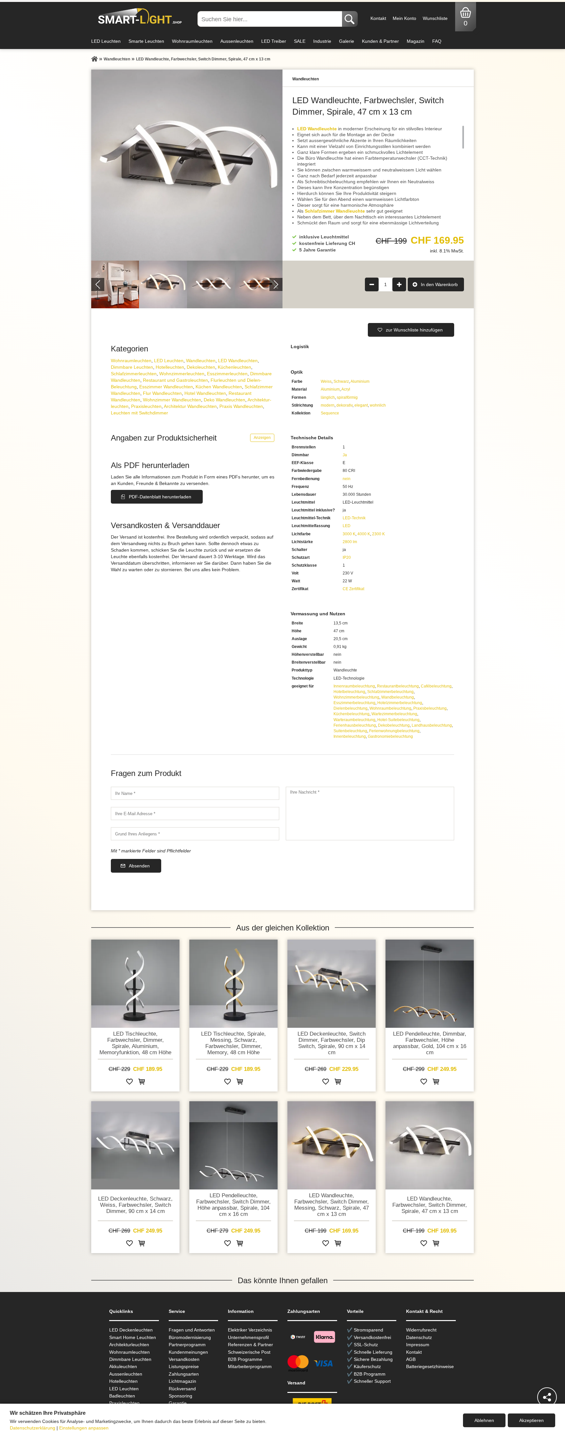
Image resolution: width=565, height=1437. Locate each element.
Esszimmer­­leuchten (227, 373)
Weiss (326, 381)
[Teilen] (547, 1397)
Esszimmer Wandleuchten (166, 386)
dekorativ (344, 405)
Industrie (322, 41)
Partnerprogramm (187, 1344)
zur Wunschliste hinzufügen (414, 329)
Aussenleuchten (236, 41)
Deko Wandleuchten (224, 399)
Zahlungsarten (184, 1374)
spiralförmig (347, 397)
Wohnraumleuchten (192, 41)
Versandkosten (184, 1359)
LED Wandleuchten (238, 360)
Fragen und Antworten (192, 1329)
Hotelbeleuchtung (349, 691)
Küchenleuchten (234, 367)
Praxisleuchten (146, 406)
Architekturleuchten (129, 1344)
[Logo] (138, 16)
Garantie (178, 1403)
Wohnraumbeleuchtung (390, 708)
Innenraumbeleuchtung (354, 686)
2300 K (378, 534)
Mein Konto (404, 18)
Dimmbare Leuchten (132, 367)
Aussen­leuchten (125, 1374)
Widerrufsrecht (421, 1329)
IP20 (347, 557)
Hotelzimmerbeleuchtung (399, 703)
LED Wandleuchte (317, 128)
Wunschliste (435, 18)
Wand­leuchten (200, 360)
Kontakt (378, 18)
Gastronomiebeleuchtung (390, 736)
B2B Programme (245, 1359)
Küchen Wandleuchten (219, 386)
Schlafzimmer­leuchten (134, 373)
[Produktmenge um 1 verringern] (372, 284)
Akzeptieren (531, 1420)
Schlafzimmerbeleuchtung (390, 691)
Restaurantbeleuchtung (398, 686)
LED (347, 526)
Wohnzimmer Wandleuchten (172, 399)
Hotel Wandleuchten (205, 393)
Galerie (346, 41)
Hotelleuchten (170, 367)
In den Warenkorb (439, 284)
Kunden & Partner (380, 41)
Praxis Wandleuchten (241, 406)
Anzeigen (262, 437)
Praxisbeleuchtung (430, 708)
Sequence (330, 413)
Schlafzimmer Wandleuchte (335, 211)
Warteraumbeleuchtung (354, 720)
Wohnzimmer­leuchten (181, 373)
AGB (411, 1359)
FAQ (436, 41)
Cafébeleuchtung (436, 686)
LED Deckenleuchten (131, 1329)
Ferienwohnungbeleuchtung (394, 731)
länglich (328, 397)
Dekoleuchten (201, 367)
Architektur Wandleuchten (190, 406)
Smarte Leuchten (146, 41)
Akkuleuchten (123, 1366)
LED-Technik (354, 518)
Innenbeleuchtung (350, 736)
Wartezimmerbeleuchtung (394, 714)
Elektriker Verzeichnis (250, 1329)
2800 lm (350, 542)
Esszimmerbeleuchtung (354, 703)
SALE (299, 41)
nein (347, 478)
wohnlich (378, 405)
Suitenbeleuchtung (350, 731)
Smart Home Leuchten (132, 1337)
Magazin (415, 41)
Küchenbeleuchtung (351, 714)
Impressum (417, 1344)
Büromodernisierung (190, 1337)
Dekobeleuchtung (394, 725)
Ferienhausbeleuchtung (355, 725)
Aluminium (360, 381)
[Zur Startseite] (94, 59)
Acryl (345, 389)
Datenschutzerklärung (32, 1427)
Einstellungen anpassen (84, 1427)
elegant (361, 405)
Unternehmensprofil (248, 1337)
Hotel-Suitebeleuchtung (398, 720)
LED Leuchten (106, 41)
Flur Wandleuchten (162, 393)
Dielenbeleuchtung (351, 708)
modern (327, 405)
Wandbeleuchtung (397, 697)
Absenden (139, 865)
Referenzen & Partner (250, 1344)
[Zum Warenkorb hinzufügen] (141, 1083)
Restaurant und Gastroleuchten (175, 380)
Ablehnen (484, 1420)
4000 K (363, 534)
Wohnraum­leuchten (131, 360)
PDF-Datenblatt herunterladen (160, 496)
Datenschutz (419, 1337)
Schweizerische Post (249, 1352)
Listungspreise (184, 1366)
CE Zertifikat (353, 589)
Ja (345, 455)
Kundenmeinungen (188, 1352)
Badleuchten (122, 1395)
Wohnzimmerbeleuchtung (356, 697)
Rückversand (182, 1388)
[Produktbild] (186, 165)
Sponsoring (180, 1395)
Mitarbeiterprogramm (250, 1366)
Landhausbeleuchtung (432, 725)
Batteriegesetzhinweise (430, 1366)
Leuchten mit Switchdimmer (139, 412)
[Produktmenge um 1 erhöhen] (399, 284)
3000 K (349, 534)
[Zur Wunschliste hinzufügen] (129, 1083)
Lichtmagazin (182, 1381)
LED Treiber (273, 41)
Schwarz (341, 381)
